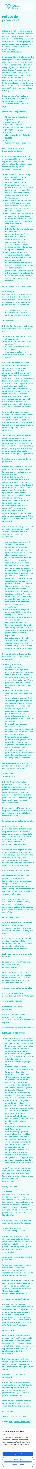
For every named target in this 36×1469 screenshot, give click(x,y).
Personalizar (18, 1459)
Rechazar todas (18, 1465)
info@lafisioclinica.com (19, 1421)
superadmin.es (24, 513)
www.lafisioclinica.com (16, 294)
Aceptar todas (18, 1454)
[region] (18, 1448)
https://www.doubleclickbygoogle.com (16, 1130)
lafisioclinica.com (14, 52)
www (12, 143)
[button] (31, 7)
